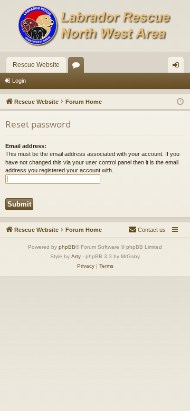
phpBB (67, 247)
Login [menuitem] (178, 67)
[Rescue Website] (95, 26)
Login (19, 80)
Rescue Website (36, 64)
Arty (76, 256)
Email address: (25, 146)
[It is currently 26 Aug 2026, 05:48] (180, 102)
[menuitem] (147, 230)
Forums (78, 67)
